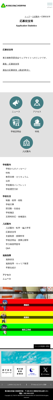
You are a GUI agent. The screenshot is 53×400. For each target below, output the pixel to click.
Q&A (8, 248)
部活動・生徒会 (13, 208)
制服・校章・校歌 (14, 200)
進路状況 (10, 259)
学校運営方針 (12, 189)
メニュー (49, 7)
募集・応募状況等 (11, 64)
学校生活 (7, 196)
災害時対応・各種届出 (16, 217)
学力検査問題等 (13, 244)
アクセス (7, 275)
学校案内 (7, 165)
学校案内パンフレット (16, 185)
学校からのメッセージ (16, 169)
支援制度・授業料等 (15, 236)
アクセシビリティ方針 (38, 384)
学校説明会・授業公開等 (17, 240)
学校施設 (10, 212)
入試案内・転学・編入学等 (18, 228)
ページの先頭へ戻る (42, 346)
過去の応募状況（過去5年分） (17, 70)
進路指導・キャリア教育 (17, 263)
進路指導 (7, 255)
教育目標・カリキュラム (17, 177)
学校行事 (10, 204)
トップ (27, 17)
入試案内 (35, 17)
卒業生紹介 (11, 268)
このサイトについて (14, 384)
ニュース (7, 279)
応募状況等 (11, 232)
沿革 (8, 181)
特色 (8, 173)
